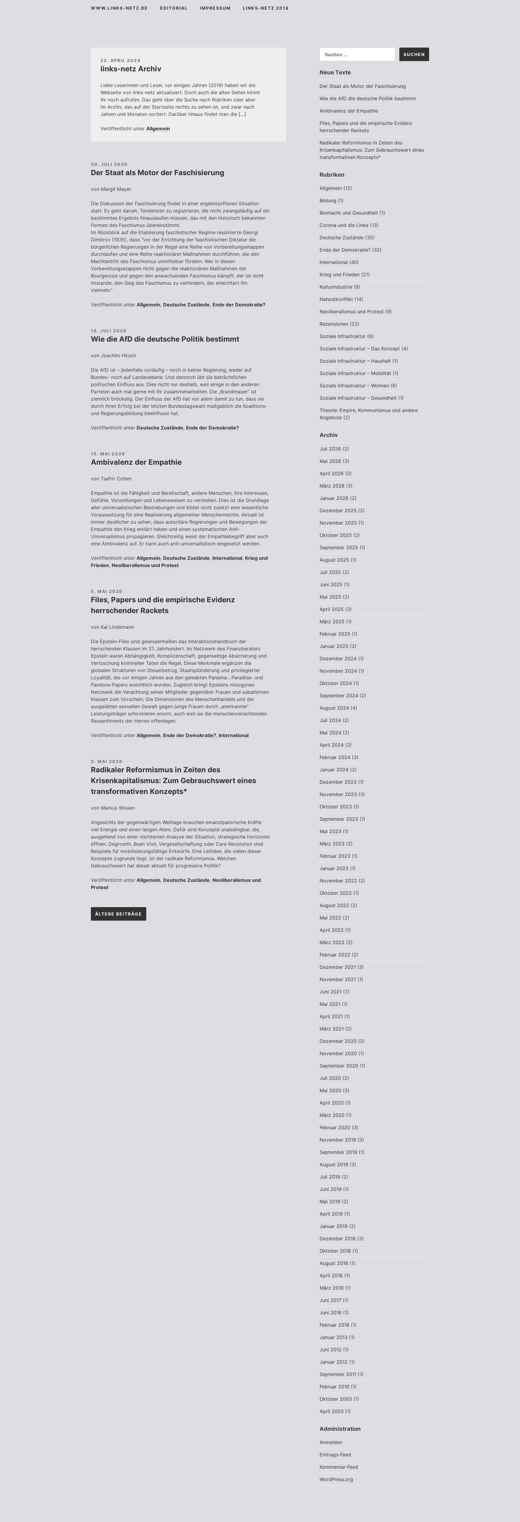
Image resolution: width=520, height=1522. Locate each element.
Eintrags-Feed (335, 1455)
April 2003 (332, 1411)
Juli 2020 (330, 1078)
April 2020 (332, 1103)
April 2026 (332, 473)
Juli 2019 (330, 1177)
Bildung (328, 200)
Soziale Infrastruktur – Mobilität (355, 373)
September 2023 (339, 819)
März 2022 (332, 942)
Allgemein (158, 129)
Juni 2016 (331, 1313)
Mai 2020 (330, 1090)
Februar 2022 (335, 955)
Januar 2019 (334, 1226)
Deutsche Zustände (186, 305)
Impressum (215, 8)
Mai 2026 (330, 461)
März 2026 (332, 486)
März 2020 (332, 1115)
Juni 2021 (331, 992)
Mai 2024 (330, 733)
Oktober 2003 (336, 1399)
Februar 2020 (335, 1127)
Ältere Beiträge (118, 913)
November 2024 (338, 671)
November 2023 (338, 794)
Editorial (174, 8)
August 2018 (334, 1263)
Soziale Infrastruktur (343, 336)
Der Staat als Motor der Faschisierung (157, 172)
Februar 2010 (334, 1387)
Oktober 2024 (336, 683)
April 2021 (331, 1016)
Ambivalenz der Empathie (136, 462)
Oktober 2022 (336, 893)
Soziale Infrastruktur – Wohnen (354, 386)
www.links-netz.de (119, 8)
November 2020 (338, 1053)
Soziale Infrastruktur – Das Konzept (360, 349)
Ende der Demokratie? (238, 305)
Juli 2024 (330, 720)
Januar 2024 (334, 770)
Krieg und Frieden (340, 274)
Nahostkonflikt (336, 299)
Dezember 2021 (338, 967)
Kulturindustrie (336, 287)
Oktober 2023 (336, 807)
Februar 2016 (334, 1325)
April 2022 (332, 930)
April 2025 (332, 609)
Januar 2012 (334, 1362)
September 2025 (339, 547)
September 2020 (339, 1066)
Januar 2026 (334, 498)
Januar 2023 (334, 868)
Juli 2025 (330, 572)
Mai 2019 (330, 1201)
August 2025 (334, 560)
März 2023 (332, 844)
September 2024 (339, 696)
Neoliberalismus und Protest (145, 565)
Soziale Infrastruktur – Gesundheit (358, 398)
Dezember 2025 (338, 510)
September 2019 (338, 1152)
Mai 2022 (330, 918)
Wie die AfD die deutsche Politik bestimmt (165, 339)
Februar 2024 (335, 757)
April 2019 (331, 1214)
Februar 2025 (335, 634)
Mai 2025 (330, 597)
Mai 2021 (330, 1004)
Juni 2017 (330, 1300)
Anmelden (331, 1442)
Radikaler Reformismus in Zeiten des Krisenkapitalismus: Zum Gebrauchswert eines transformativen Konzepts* (173, 780)
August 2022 (334, 905)
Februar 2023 (335, 856)
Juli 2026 (330, 449)
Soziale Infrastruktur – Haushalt (355, 361)
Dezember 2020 (338, 1041)
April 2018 (331, 1275)
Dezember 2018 (338, 1238)
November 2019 (338, 1140)
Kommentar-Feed (339, 1467)
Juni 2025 (331, 584)
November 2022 (338, 881)
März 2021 (332, 1029)
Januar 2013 (334, 1337)
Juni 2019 (331, 1189)
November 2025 (338, 523)
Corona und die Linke (344, 225)
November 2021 (338, 979)
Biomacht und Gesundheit (349, 213)
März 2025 (332, 621)
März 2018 (332, 1288)
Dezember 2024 (338, 659)
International (227, 558)
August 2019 (334, 1164)
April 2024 (332, 745)
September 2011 (338, 1374)
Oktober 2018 (335, 1251)
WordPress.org (336, 1479)
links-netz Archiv (131, 68)
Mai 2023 (330, 831)
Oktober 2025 (336, 535)
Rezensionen (334, 324)
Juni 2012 (331, 1350)
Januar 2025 (334, 646)
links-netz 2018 (266, 8)
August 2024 (334, 708)
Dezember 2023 (338, 782)
